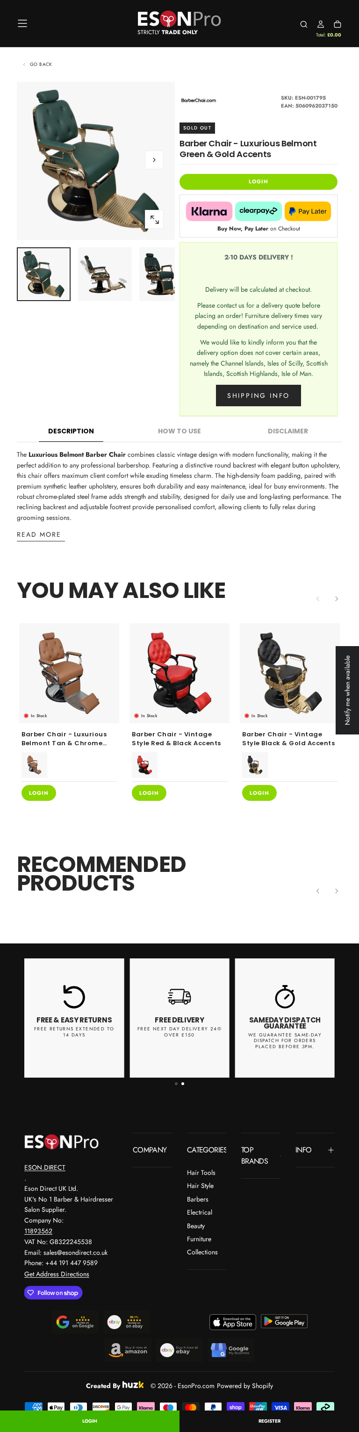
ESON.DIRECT (44, 1167)
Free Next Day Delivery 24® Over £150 (179, 1031)
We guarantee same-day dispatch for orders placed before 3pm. (285, 1040)
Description (71, 431)
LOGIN (258, 181)
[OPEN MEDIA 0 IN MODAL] (154, 219)
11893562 (38, 1231)
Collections (202, 1252)
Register (269, 1421)
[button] (22, 23)
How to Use (179, 431)
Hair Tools (201, 1172)
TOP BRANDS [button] (254, 1155)
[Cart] (337, 24)
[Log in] (320, 24)
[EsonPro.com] (61, 1142)
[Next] (336, 598)
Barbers (197, 1199)
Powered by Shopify (245, 1385)
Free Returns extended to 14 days (74, 1031)
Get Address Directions (56, 1274)
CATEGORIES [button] (206, 1149)
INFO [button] (303, 1149)
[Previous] (317, 891)
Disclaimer (288, 431)
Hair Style (200, 1185)
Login (89, 1421)
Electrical (199, 1212)
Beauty (196, 1226)
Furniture (199, 1239)
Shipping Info (258, 395)
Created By (103, 1384)
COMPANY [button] (150, 1149)
